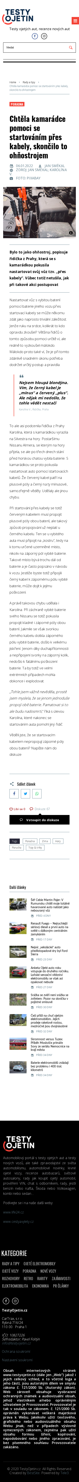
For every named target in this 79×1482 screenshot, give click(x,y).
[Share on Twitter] (25, 793)
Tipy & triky (35, 847)
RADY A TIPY (10, 1263)
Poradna (17, 104)
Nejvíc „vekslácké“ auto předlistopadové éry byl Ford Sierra (49, 951)
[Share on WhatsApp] (37, 793)
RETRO (28, 1278)
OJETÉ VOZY (10, 1271)
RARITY (42, 1278)
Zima (45, 841)
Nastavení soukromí (17, 1360)
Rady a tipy (29, 82)
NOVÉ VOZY (48, 1271)
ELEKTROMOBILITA (15, 1286)
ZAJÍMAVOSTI (61, 1278)
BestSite (33, 1473)
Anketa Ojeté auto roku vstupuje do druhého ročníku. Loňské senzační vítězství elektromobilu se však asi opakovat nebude (50, 975)
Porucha (16, 847)
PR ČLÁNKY (61, 1286)
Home (12, 82)
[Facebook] (35, 36)
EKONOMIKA (40, 1286)
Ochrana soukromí (16, 1351)
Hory (58, 841)
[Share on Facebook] (14, 793)
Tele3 (64, 1473)
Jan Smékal (55, 165)
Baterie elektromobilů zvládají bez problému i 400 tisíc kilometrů (49, 1066)
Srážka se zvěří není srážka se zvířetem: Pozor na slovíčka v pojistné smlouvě (49, 999)
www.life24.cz (13, 1212)
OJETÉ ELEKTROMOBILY (39, 1263)
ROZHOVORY (11, 1278)
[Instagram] (44, 36)
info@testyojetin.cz (16, 1343)
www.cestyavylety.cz (19, 1221)
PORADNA (29, 1271)
